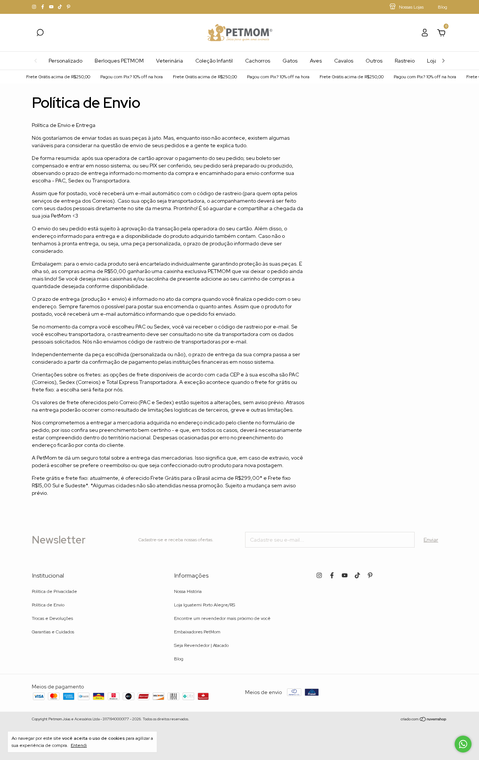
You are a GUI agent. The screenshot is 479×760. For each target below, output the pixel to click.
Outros (374, 60)
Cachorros (257, 60)
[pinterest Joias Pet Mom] (68, 7)
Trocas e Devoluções (52, 618)
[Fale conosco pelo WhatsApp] (463, 744)
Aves (316, 60)
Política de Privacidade (54, 591)
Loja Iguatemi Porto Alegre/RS (204, 605)
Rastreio (405, 60)
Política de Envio (48, 605)
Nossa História (188, 591)
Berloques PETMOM (119, 60)
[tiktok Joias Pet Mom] (60, 7)
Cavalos (343, 60)
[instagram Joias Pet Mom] (34, 7)
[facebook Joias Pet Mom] (43, 7)
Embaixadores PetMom (197, 632)
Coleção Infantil (214, 60)
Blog (178, 659)
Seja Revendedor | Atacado (201, 645)
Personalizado (65, 60)
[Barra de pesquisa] (40, 34)
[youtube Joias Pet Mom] (52, 7)
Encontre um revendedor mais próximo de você (222, 618)
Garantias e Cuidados (53, 632)
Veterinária (169, 60)
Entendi (79, 745)
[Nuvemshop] (423, 720)
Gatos (290, 60)
